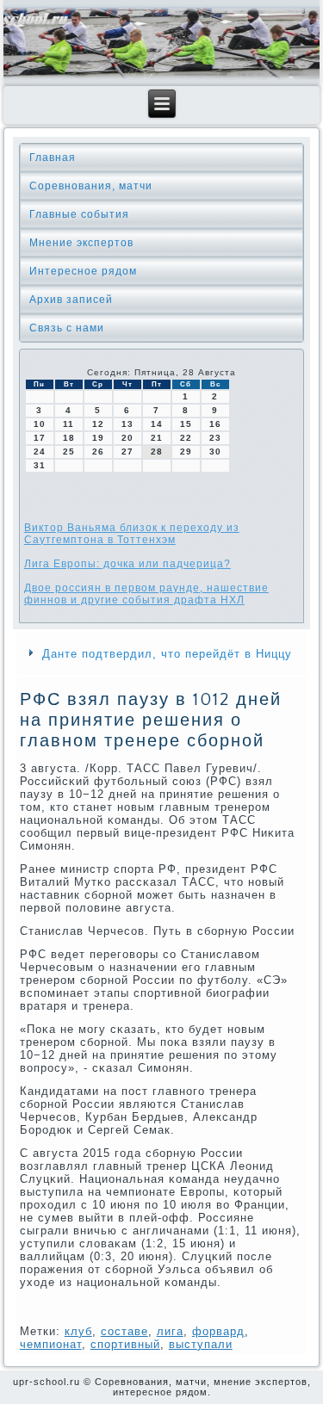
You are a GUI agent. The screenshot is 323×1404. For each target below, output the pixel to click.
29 (186, 451)
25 (69, 451)
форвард (218, 1331)
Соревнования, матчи (90, 186)
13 (127, 424)
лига (170, 1331)
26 (98, 451)
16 (215, 424)
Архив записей (71, 300)
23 (215, 437)
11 (68, 424)
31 (40, 465)
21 (157, 437)
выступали (201, 1344)
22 (186, 437)
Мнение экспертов (81, 243)
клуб (78, 1331)
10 (40, 424)
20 (127, 437)
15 (186, 424)
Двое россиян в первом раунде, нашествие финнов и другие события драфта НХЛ (146, 594)
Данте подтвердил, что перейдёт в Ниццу (167, 653)
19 (98, 437)
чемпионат (51, 1344)
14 (157, 424)
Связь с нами (66, 328)
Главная (52, 158)
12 (98, 424)
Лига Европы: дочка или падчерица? (127, 564)
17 (40, 437)
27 (127, 451)
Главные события (79, 214)
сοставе (124, 1331)
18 (69, 437)
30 (215, 451)
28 (157, 451)
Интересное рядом (83, 271)
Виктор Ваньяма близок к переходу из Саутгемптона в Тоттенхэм (131, 534)
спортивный (125, 1344)
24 (40, 451)
